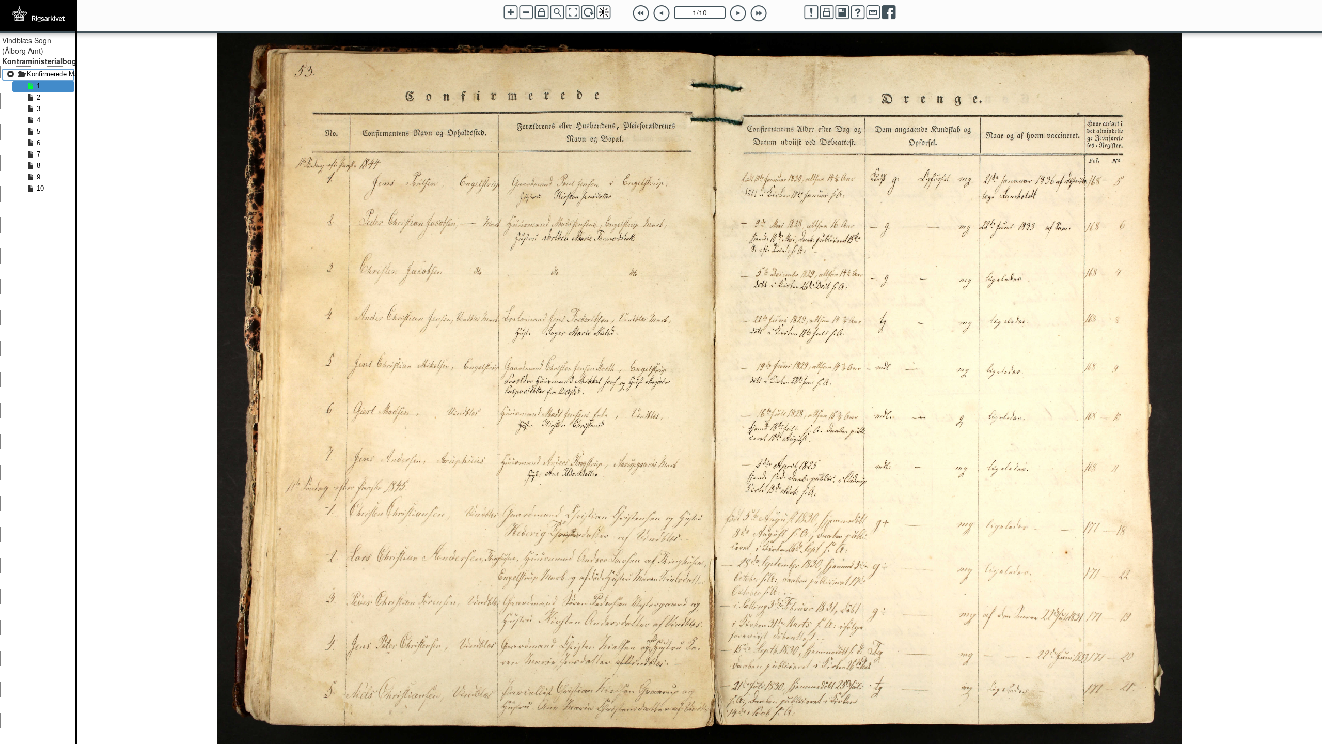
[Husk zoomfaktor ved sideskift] (541, 12)
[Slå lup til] (557, 12)
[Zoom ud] (526, 12)
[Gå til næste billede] (738, 13)
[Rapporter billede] (811, 12)
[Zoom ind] (510, 12)
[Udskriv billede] (827, 12)
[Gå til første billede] (641, 13)
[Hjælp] (858, 12)
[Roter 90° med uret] (588, 12)
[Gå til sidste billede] (758, 13)
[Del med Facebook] (889, 12)
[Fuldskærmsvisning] (572, 12)
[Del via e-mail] (873, 12)
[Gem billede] (842, 12)
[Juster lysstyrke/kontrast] (603, 12)
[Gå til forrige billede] (661, 13)
